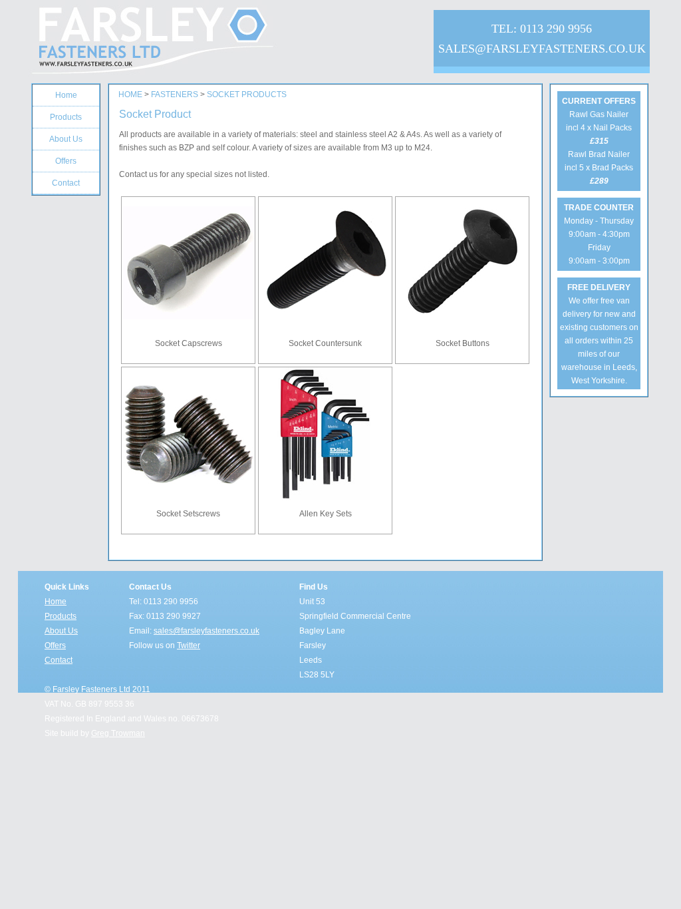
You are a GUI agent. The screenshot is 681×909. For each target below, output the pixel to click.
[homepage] (194, 41)
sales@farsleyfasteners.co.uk (206, 631)
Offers (55, 645)
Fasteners (174, 94)
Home (130, 94)
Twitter (188, 645)
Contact (58, 660)
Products (60, 616)
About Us (61, 631)
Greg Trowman (118, 733)
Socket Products (247, 94)
